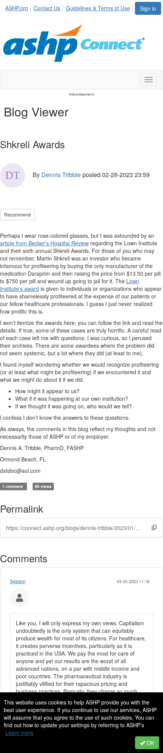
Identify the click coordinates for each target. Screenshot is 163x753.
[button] (154, 527)
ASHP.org (16, 8)
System (17, 581)
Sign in (148, 8)
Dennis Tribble (61, 174)
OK (149, 743)
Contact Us (47, 8)
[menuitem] (19, 7)
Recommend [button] (17, 214)
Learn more (19, 732)
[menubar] (70, 7)
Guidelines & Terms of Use (98, 8)
